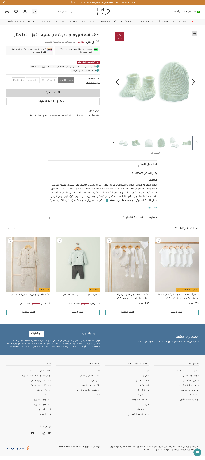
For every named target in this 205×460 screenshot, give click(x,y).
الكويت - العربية (44, 395)
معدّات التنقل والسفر (90, 376)
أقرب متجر (144, 385)
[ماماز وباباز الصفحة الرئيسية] (103, 11)
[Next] (117, 82)
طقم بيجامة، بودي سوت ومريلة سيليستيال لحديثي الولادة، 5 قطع (131, 297)
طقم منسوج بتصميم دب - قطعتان (81, 295)
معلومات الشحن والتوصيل (186, 371)
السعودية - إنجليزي (42, 400)
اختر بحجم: (94, 79)
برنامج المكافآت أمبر (189, 400)
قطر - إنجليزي (45, 409)
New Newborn (66, 80)
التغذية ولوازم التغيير (91, 385)
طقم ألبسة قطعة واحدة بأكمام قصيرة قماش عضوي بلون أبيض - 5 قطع (178, 297)
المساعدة (144, 371)
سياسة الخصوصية (53, 344)
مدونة (146, 405)
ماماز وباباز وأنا (143, 395)
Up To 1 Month (48, 80)
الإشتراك (36, 333)
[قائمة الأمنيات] (158, 240)
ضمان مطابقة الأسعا (189, 385)
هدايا (98, 395)
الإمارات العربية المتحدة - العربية (36, 376)
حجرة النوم (95, 381)
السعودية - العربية (42, 405)
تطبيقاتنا (194, 395)
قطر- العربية (45, 414)
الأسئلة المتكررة (142, 381)
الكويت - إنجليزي (44, 390)
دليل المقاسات (93, 83)
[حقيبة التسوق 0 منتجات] (7, 12)
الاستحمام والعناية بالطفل (87, 390)
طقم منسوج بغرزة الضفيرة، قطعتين (30, 295)
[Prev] (193, 82)
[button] (194, 21)
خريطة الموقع (143, 409)
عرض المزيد (151, 208)
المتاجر (174, 12)
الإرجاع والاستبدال (190, 376)
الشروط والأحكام (191, 381)
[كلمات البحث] (34, 11)
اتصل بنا (145, 376)
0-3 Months (33, 80)
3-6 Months (18, 80)
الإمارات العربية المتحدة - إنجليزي (36, 371)
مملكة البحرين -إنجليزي (40, 381)
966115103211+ (14, 347)
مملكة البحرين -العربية (41, 385)
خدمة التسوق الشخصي (138, 414)
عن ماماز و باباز (142, 390)
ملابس (97, 371)
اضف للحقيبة (176, 312)
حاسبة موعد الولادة (140, 400)
